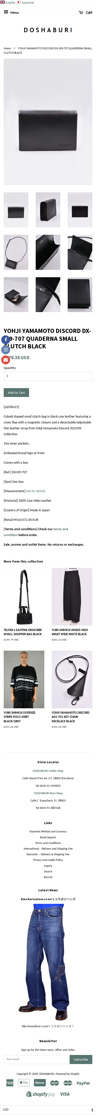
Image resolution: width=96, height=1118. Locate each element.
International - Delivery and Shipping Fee (48, 848)
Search (48, 871)
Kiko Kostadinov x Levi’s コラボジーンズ (48, 899)
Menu (14, 13)
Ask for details (35, 491)
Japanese (28, 3)
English (10, 3)
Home (7, 48)
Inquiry (48, 866)
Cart (88, 12)
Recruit (48, 877)
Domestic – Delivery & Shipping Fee (48, 854)
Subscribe (81, 1059)
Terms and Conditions (48, 843)
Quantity (10, 368)
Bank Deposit (48, 837)
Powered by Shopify (67, 1074)
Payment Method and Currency (48, 831)
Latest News (48, 890)
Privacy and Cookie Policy (48, 860)
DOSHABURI (46, 1074)
